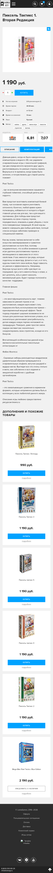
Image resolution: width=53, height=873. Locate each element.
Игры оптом (26, 835)
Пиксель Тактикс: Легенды (26, 454)
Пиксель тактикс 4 (26, 643)
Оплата (26, 822)
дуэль (24, 125)
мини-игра (33, 125)
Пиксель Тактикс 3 (26, 517)
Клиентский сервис (27, 831)
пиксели (43, 125)
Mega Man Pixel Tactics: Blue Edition (26, 769)
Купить (24, 93)
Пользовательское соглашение (27, 818)
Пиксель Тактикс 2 (26, 706)
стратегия (18, 128)
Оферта (26, 814)
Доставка (26, 826)
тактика (27, 128)
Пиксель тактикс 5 (26, 580)
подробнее (26, 478)
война (17, 125)
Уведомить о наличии (26, 789)
